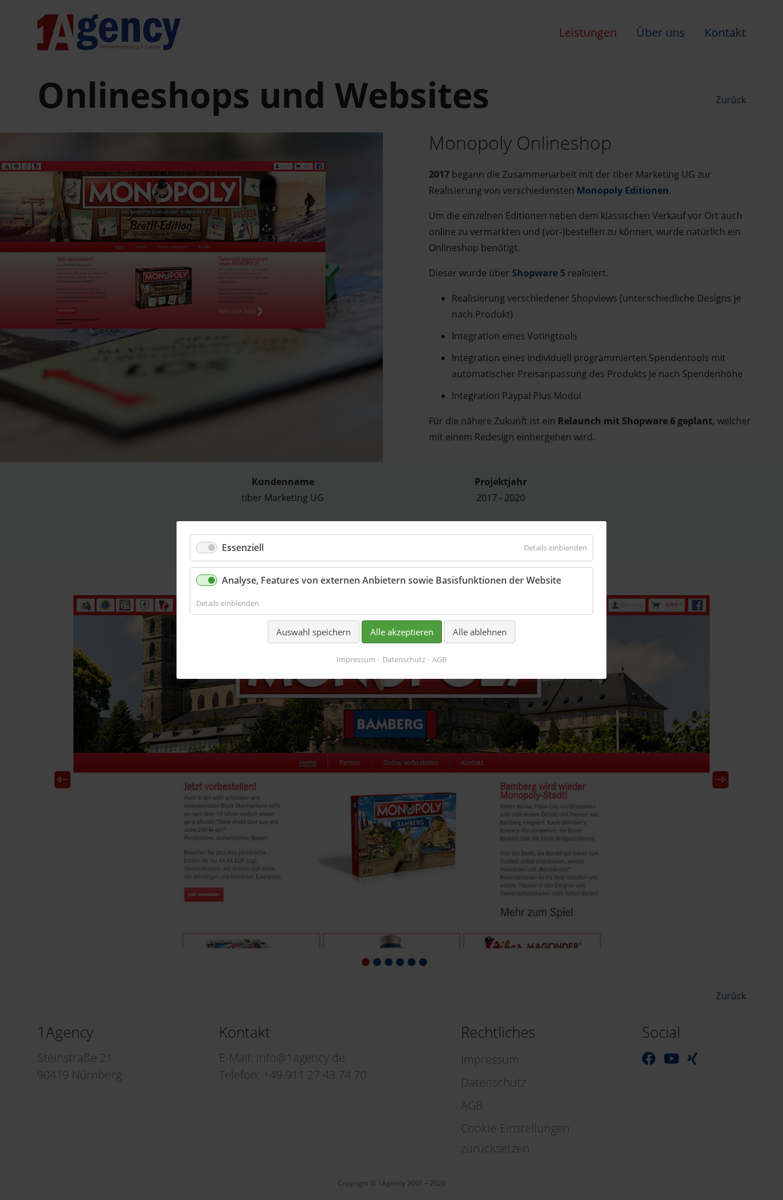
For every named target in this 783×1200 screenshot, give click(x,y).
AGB (439, 659)
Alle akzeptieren (401, 632)
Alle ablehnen (480, 632)
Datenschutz (403, 659)
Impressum (355, 659)
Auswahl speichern (313, 632)
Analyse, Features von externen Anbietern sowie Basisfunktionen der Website (391, 580)
